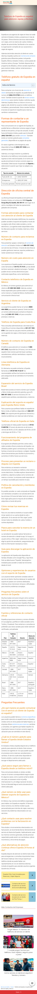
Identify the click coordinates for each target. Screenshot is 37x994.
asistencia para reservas (20, 724)
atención (23, 135)
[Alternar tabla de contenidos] (32, 85)
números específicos (28, 717)
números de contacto (28, 56)
